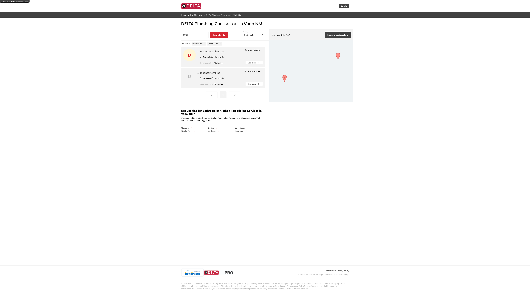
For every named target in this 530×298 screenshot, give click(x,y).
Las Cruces (240, 131)
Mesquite (185, 128)
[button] (253, 35)
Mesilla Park (186, 131)
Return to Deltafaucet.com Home (14, 2)
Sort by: (245, 32)
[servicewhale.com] (192, 272)
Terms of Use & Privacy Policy (336, 270)
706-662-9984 (254, 50)
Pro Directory (196, 15)
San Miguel (240, 128)
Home (183, 15)
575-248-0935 (254, 71)
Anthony (212, 131)
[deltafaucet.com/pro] (218, 272)
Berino (211, 128)
